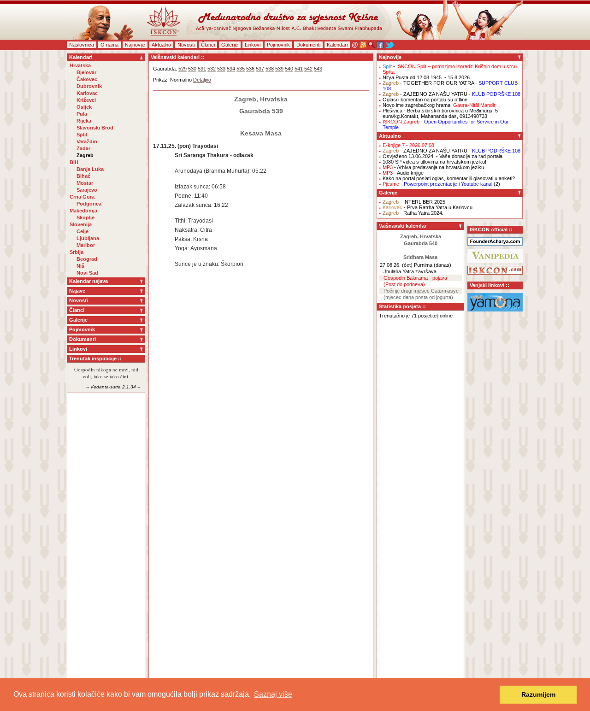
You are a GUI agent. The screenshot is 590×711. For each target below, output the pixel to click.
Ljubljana (88, 238)
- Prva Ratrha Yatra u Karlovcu (427, 207)
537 (260, 68)
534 (231, 68)
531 (202, 68)
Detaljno (202, 79)
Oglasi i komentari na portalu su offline (425, 99)
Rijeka (84, 120)
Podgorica (89, 203)
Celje (82, 231)
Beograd (87, 259)
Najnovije (135, 44)
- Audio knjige (403, 173)
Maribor (86, 245)
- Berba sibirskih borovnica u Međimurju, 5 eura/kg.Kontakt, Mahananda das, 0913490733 (440, 113)
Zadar (83, 148)
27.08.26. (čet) (396, 265)
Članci (208, 44)
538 (270, 68)
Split (82, 134)
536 (250, 68)
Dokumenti (308, 44)
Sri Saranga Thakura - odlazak (214, 155)
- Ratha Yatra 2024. (413, 213)
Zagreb (85, 155)
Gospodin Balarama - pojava (415, 278)
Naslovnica (81, 44)
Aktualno (161, 44)
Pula (82, 114)
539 (279, 68)
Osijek (84, 107)
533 (221, 68)
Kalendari (337, 44)
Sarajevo (87, 190)
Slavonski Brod (95, 127)
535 (240, 68)
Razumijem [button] (538, 694)
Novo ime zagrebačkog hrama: (439, 105)
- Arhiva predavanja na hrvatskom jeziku (433, 167)
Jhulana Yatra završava (410, 271)
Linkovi (252, 44)
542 (308, 68)
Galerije (229, 44)
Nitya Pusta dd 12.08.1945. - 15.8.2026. (427, 77)
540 (289, 68)
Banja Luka (90, 169)
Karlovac (87, 93)
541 (299, 68)
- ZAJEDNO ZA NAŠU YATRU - (451, 94)
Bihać (83, 176)
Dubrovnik (89, 86)
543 (318, 68)
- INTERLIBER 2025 (414, 202)
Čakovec (87, 79)
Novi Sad (87, 273)
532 (211, 68)
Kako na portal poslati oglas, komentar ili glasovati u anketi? (449, 178)
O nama (109, 44)
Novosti (186, 44)
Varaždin (87, 141)
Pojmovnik (278, 44)
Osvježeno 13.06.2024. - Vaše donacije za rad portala (442, 156)
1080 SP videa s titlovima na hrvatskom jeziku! (434, 162)
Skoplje (85, 217)
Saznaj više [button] (273, 694)
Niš (80, 266)
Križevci (86, 100)
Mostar (85, 183)
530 (192, 68)
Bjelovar (86, 72)
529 (182, 68)
